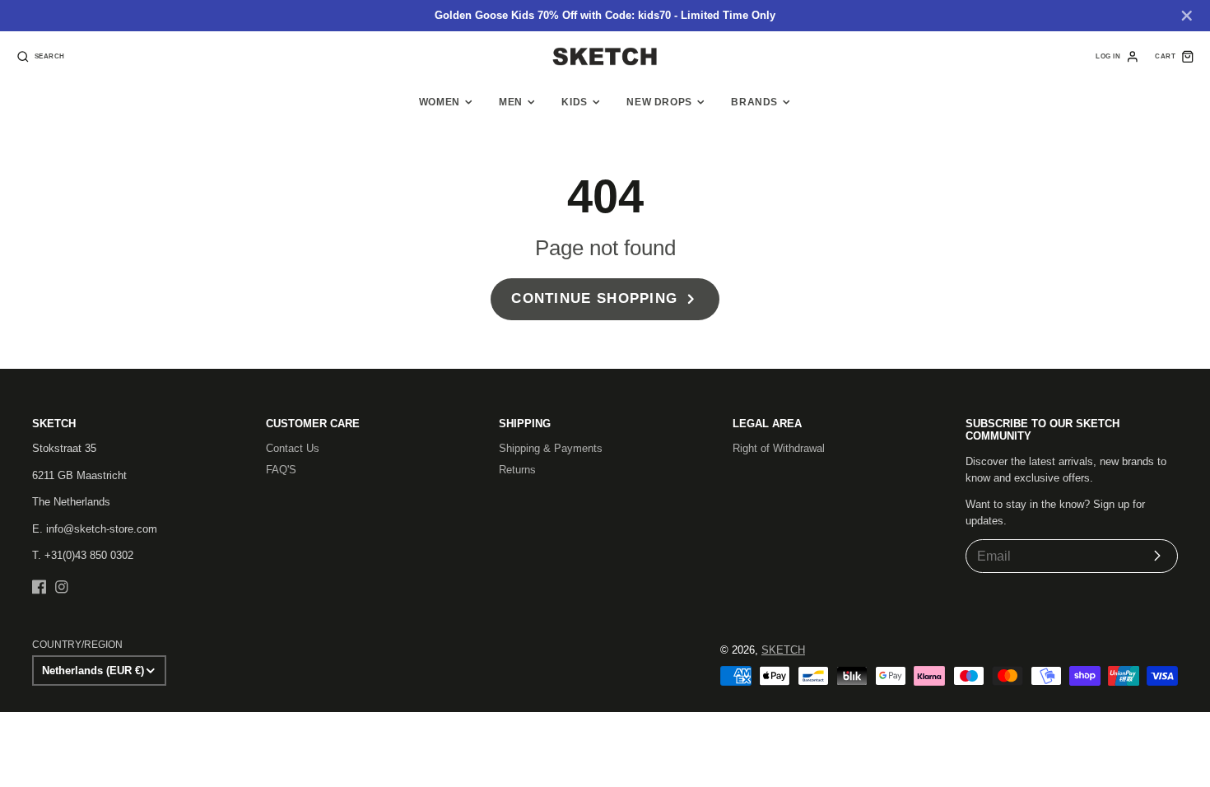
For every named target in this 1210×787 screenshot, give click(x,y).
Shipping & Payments (551, 448)
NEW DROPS (659, 102)
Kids (574, 102)
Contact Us (292, 448)
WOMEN (439, 102)
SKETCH (783, 650)
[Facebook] (39, 587)
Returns (517, 469)
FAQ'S (281, 469)
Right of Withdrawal (779, 448)
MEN (511, 102)
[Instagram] (61, 587)
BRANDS (754, 102)
